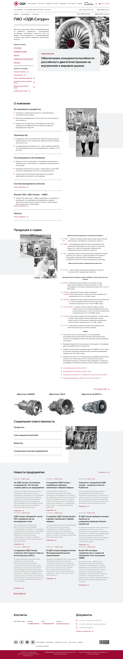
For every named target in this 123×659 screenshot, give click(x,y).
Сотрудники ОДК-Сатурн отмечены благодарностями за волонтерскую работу (29, 553)
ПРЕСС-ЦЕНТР (72, 642)
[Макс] (33, 642)
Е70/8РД (65, 316)
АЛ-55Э (65, 270)
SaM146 (65, 244)
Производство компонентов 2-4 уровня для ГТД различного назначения (85, 375)
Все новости (20, 593)
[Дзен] (27, 642)
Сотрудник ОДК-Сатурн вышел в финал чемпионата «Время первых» (61, 519)
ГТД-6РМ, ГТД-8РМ (66, 293)
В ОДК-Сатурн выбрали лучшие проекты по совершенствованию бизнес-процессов (94, 520)
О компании (18, 48)
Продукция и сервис (20, 51)
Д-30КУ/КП (65, 240)
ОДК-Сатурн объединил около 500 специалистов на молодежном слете (28, 519)
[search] (96, 3)
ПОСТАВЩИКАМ (18, 9)
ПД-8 (64, 253)
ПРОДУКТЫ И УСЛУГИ (61, 642)
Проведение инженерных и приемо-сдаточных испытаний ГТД (81, 378)
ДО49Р (65, 283)
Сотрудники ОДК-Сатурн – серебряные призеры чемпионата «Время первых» (60, 485)
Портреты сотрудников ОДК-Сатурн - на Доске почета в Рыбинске (92, 485)
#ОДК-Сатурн (25, 479)
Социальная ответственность (23, 59)
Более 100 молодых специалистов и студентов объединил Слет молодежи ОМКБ (92, 554)
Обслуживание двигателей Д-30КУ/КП (74, 368)
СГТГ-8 (65, 325)
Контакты (17, 62)
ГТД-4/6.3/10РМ (67, 307)
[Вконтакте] (16, 642)
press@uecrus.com (28, 655)
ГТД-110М (66, 299)
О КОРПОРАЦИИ (40, 642)
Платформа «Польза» (42, 646)
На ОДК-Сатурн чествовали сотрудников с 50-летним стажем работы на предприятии (29, 485)
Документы (84, 615)
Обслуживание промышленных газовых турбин (77, 371)
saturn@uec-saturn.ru (63, 624)
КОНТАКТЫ (48, 9)
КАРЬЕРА (80, 642)
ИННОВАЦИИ (49, 642)
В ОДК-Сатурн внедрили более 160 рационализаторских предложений (61, 553)
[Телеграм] (21, 642)
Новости (16, 55)
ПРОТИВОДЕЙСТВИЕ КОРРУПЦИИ (33, 9)
